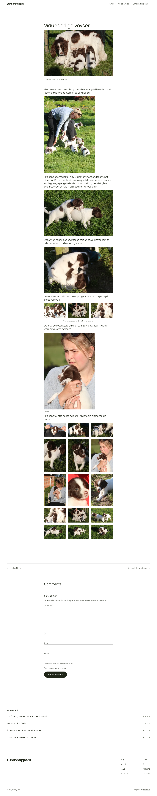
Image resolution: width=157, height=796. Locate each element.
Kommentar (48, 605)
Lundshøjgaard (15, 3)
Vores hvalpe (123, 3)
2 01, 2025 (147, 723)
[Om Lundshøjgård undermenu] (149, 3)
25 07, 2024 (146, 730)
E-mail (46, 643)
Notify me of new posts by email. (56, 668)
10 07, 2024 (146, 737)
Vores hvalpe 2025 (16, 723)
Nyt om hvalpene (61, 79)
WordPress (146, 790)
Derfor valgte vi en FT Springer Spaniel (27, 716)
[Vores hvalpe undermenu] (130, 3)
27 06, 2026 (146, 716)
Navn (46, 633)
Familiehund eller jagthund (135, 568)
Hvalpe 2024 (15, 568)
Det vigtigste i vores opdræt (22, 737)
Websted (47, 653)
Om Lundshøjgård (140, 3)
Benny (53, 79)
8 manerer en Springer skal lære (24, 730)
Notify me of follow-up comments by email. (60, 664)
